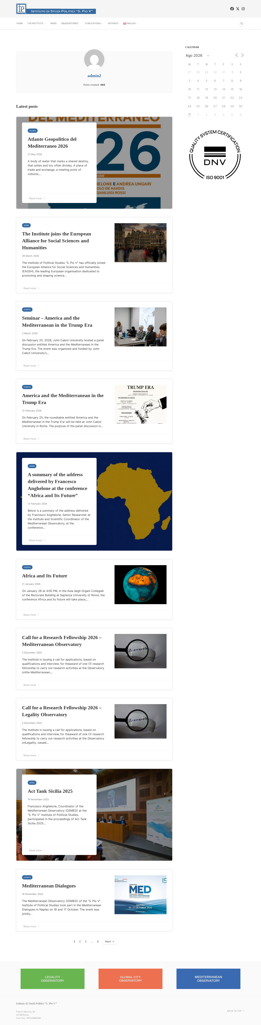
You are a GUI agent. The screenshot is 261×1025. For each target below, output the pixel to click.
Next (108, 941)
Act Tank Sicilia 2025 (50, 791)
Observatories (69, 23)
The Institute (35, 23)
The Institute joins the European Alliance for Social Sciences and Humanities (56, 240)
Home (20, 23)
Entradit (113, 23)
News (53, 23)
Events (27, 309)
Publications (93, 23)
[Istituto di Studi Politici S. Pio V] (56, 9)
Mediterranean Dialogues (49, 885)
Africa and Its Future (44, 575)
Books (32, 131)
